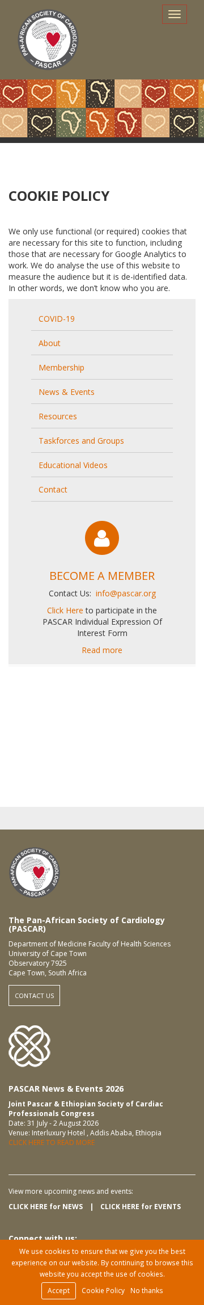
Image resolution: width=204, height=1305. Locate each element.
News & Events (67, 391)
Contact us (34, 995)
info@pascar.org (126, 593)
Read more (102, 650)
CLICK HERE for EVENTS (140, 1206)
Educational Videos (73, 465)
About (50, 343)
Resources (58, 416)
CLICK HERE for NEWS (45, 1206)
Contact (53, 489)
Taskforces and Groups (81, 440)
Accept (59, 1290)
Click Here (66, 610)
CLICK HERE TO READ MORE (51, 1142)
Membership (61, 367)
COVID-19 (57, 318)
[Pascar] (48, 39)
